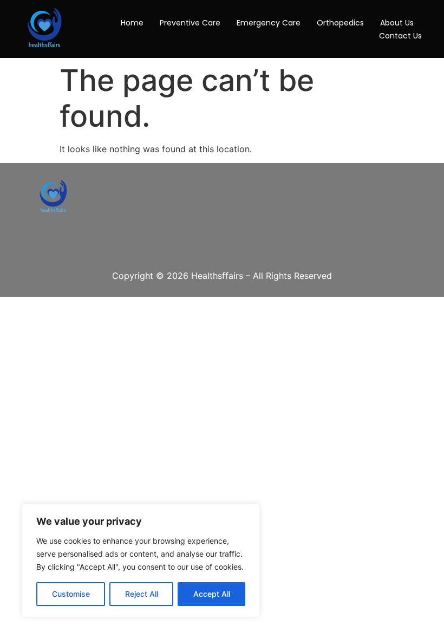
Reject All (141, 593)
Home (132, 22)
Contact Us (400, 35)
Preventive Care (190, 22)
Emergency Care (269, 22)
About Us (397, 22)
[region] (141, 560)
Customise (71, 593)
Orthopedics (340, 22)
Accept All (211, 593)
